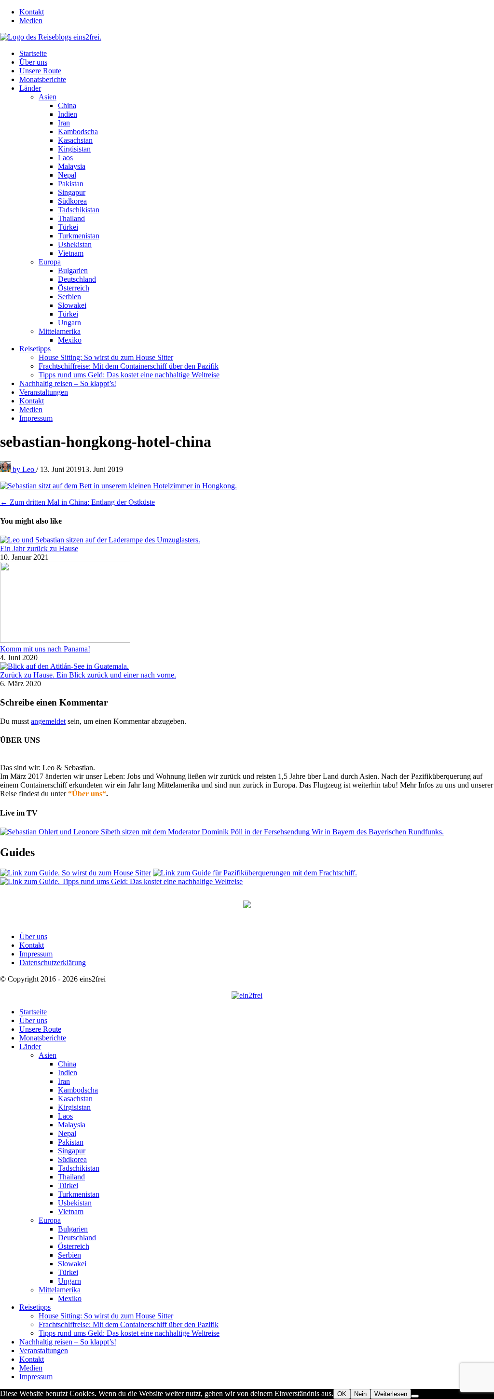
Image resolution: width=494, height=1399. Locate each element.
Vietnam (70, 253)
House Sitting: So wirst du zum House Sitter (106, 357)
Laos (65, 157)
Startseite (33, 53)
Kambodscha (78, 131)
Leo (24, 469)
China (67, 105)
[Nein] (415, 1396)
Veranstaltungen (43, 392)
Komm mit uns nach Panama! (45, 649)
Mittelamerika (60, 331)
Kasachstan (75, 140)
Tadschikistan (78, 210)
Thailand (71, 218)
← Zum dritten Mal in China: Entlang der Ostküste (77, 502)
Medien (30, 20)
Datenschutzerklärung (52, 962)
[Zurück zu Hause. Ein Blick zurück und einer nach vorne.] (64, 666)
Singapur (71, 192)
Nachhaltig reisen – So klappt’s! (67, 383)
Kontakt (31, 12)
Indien (67, 114)
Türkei (68, 227)
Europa (50, 262)
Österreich (73, 288)
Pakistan (70, 184)
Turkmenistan (78, 236)
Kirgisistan (74, 149)
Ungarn (69, 323)
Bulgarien (73, 270)
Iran (64, 123)
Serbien (69, 296)
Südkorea (72, 201)
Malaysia (71, 166)
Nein (360, 1394)
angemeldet (48, 721)
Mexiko (70, 340)
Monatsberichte (42, 79)
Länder (30, 88)
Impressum (36, 418)
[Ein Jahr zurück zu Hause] (100, 540)
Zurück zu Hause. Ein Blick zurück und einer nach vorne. (88, 675)
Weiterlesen (390, 1394)
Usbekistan (75, 244)
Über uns (33, 62)
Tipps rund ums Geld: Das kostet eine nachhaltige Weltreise (129, 375)
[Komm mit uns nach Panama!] (65, 640)
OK (341, 1394)
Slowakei (72, 305)
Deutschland (77, 279)
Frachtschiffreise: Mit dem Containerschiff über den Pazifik (129, 366)
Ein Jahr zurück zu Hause (39, 548)
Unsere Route (40, 71)
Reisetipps (35, 349)
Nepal (67, 175)
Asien (47, 97)
